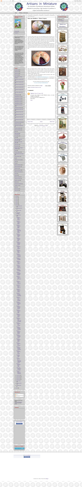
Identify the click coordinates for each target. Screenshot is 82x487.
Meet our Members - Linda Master (19, 222)
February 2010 (19, 383)
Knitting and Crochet (18, 159)
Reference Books (17, 176)
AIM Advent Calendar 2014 (19, 89)
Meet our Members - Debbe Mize (19, 239)
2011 (17, 203)
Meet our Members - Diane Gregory (19, 290)
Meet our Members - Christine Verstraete (19, 328)
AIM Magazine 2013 (18, 98)
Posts (17, 394)
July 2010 (18, 375)
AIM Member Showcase (34, 87)
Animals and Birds (18, 128)
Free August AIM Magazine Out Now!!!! (19, 372)
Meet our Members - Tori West (19, 259)
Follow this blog (19, 423)
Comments (18, 396)
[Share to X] (48, 85)
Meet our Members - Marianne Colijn (19, 303)
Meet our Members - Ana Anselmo (19, 344)
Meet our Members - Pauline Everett (19, 243)
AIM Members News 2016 (19, 119)
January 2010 (19, 385)
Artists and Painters (18, 129)
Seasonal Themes (18, 178)
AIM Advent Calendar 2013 (19, 87)
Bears (16, 131)
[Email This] (45, 85)
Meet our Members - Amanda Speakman (19, 348)
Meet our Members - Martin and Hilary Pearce (19, 231)
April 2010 (18, 379)
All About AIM (17, 31)
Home (16, 12)
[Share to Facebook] (49, 85)
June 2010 (18, 376)
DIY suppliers (17, 135)
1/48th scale (17, 73)
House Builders (17, 156)
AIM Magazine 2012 (18, 96)
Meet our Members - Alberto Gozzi (19, 235)
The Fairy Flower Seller (18, 356)
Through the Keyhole (18, 183)
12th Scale (16, 75)
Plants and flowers (18, 170)
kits (15, 158)
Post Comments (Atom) (43, 125)
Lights (16, 161)
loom (15, 163)
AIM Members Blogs (18, 107)
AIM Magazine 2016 (18, 103)
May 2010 (18, 378)
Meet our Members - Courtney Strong (19, 336)
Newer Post (30, 121)
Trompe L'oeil (17, 185)
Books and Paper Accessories (17, 134)
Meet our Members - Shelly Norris (19, 340)
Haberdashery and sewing (19, 153)
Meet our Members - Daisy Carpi (19, 365)
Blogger (47, 478)
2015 (17, 197)
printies (16, 173)
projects (16, 175)
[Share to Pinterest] (50, 85)
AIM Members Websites (18, 122)
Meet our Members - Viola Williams (19, 247)
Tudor (16, 187)
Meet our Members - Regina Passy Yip (19, 266)
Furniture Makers (17, 152)
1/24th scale (17, 71)
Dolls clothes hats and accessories (18, 140)
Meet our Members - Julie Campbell (19, 282)
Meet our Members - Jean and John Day (19, 255)
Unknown (32, 93)
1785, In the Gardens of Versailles (19, 368)
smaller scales (17, 180)
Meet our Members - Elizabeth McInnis (19, 273)
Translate (62, 20)
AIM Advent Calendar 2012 (19, 84)
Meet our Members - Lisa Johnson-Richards (19, 299)
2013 (17, 200)
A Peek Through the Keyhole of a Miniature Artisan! (19, 360)
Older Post (52, 121)
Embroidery (16, 146)
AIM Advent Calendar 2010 (19, 79)
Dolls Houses (17, 144)
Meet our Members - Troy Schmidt (19, 324)
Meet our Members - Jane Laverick (19, 262)
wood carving (17, 188)
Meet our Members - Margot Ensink (19, 332)
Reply (31, 100)
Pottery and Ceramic (18, 171)
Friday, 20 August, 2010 (38, 93)
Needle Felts (17, 168)
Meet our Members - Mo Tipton (19, 270)
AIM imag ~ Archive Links (23, 12)
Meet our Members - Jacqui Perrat (19, 315)
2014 (17, 199)
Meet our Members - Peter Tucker (19, 251)
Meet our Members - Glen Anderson (19, 286)
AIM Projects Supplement (19, 125)
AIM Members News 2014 (19, 114)
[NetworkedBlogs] (19, 421)
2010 (17, 204)
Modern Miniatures (18, 166)
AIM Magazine (17, 94)
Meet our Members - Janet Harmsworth (19, 278)
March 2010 (19, 380)
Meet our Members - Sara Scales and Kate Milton (19, 320)
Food (40, 87)
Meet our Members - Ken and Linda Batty (19, 294)
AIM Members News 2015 (19, 117)
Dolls (15, 137)
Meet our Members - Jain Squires (19, 352)
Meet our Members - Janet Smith (19, 311)
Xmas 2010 (16, 190)
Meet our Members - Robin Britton (19, 226)
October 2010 (19, 210)
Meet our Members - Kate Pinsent (19, 218)
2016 (17, 196)
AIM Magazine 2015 (18, 101)
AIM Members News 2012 (19, 109)
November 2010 (19, 208)
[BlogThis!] (46, 85)
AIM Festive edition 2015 (19, 92)
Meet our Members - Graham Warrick (19, 307)
